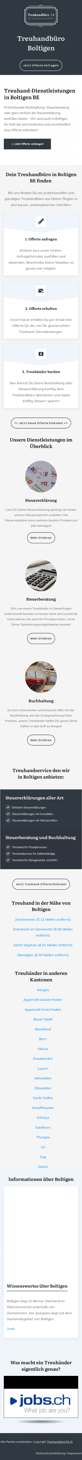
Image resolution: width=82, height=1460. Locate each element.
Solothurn (43, 1127)
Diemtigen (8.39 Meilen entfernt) (43, 955)
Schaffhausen (43, 1108)
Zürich (43, 1166)
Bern (43, 1039)
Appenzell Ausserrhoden (43, 999)
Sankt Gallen (43, 1098)
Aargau (43, 990)
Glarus (43, 1049)
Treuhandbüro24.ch (60, 1442)
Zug (43, 1157)
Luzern (43, 1068)
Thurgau (43, 1137)
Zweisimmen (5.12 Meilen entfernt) (43, 919)
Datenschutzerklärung (50, 1453)
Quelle (11, 1328)
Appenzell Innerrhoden (43, 1009)
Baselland (43, 1029)
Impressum (74, 1453)
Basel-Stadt (43, 1019)
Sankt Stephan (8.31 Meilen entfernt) (42, 945)
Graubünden (43, 1058)
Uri (43, 1147)
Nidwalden (43, 1078)
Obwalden (43, 1088)
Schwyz (43, 1117)
